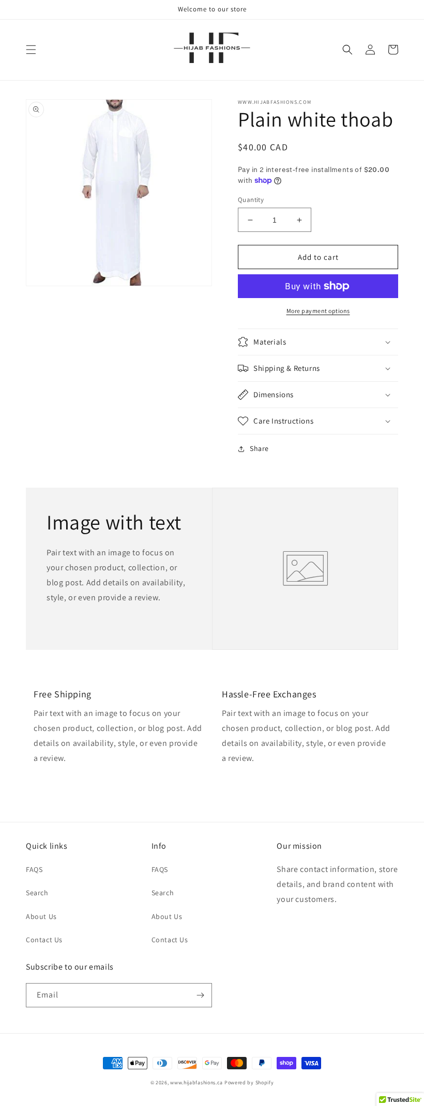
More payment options (318, 311)
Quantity (251, 199)
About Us (41, 916)
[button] (31, 49)
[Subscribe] (200, 995)
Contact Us (44, 939)
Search (37, 892)
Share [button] (259, 448)
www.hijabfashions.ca (196, 1082)
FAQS (34, 869)
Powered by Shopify (249, 1082)
